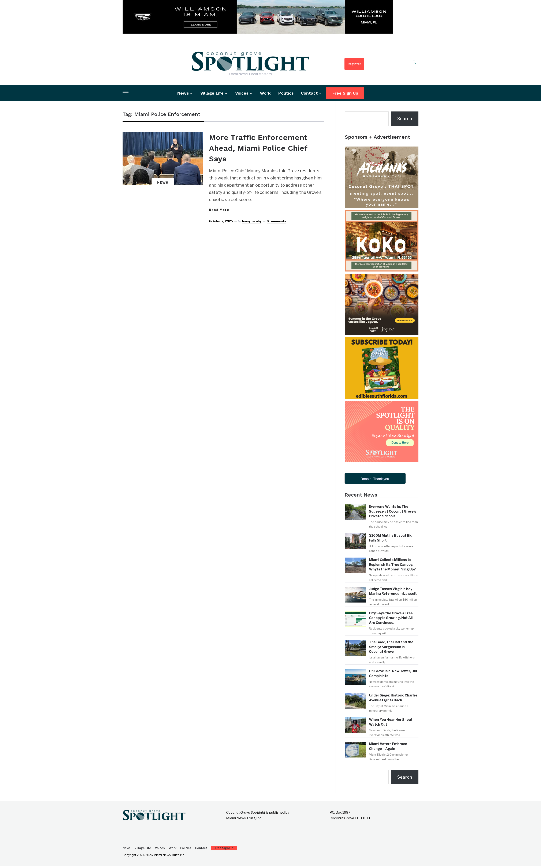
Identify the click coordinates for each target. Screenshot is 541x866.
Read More (219, 210)
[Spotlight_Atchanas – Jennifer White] (381, 150)
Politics (286, 93)
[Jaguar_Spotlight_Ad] (381, 277)
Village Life (212, 93)
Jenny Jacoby (251, 221)
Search (404, 118)
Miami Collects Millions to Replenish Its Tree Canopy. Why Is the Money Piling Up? (392, 564)
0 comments (276, 221)
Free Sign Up (345, 93)
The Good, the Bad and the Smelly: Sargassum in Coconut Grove (391, 647)
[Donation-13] (381, 404)
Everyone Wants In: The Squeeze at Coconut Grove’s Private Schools (392, 511)
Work (265, 93)
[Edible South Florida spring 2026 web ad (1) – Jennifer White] (381, 341)
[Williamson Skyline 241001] (258, 3)
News (183, 93)
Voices (241, 93)
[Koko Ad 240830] (381, 213)
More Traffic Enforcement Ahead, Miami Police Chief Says (258, 148)
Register (354, 64)
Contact (309, 93)
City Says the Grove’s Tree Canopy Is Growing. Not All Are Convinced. (391, 618)
